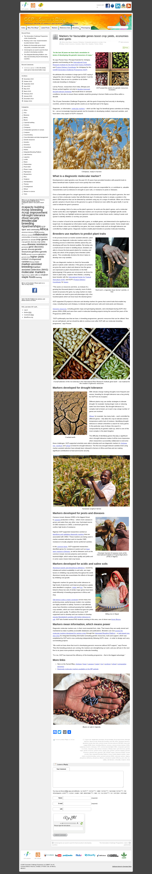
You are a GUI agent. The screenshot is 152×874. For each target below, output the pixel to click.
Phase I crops (28, 169)
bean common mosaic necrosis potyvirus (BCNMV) (110, 743)
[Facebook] (34, 290)
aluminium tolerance (124, 741)
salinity (104, 759)
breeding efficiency (101, 745)
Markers (54, 28)
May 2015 (27, 89)
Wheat (101, 44)
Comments (29, 315)
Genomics (78, 44)
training (39, 277)
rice (54, 446)
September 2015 (29, 84)
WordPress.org (28, 317)
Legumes (26, 157)
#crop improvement (119, 739)
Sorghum (91, 44)
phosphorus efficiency (98, 758)
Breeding (76, 28)
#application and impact (98, 739)
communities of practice (30, 237)
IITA (30, 259)
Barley (26, 117)
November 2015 (29, 79)
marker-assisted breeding (89, 756)
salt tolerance (110, 759)
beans (66, 282)
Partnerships (27, 164)
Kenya (110, 754)
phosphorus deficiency (86, 758)
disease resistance (102, 748)
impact (113, 752)
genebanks (25, 247)
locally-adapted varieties (119, 754)
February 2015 (28, 94)
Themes (96, 44)
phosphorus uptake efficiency (113, 758)
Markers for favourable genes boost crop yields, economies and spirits (93, 37)
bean (85, 664)
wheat (68, 446)
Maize (83, 44)
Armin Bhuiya (116, 619)
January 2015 (28, 96)
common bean (62, 546)
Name (60, 798)
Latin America (28, 154)
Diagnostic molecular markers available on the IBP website (77, 669)
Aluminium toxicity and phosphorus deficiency (69, 568)
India (90, 754)
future (114, 748)
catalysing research (85, 747)
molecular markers (78, 108)
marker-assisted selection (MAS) (105, 756)
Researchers (28, 174)
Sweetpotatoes (28, 181)
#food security (93, 741)
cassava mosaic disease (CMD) (121, 745)
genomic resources (32, 254)
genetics (112, 750)
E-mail (60, 803)
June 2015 (27, 86)
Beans (70, 42)
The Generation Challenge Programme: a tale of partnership (115, 844)
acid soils (112, 741)
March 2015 (27, 91)
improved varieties (120, 752)
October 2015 (28, 81)
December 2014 (29, 98)
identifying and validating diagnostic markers (68, 534)
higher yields (37, 256)
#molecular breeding (103, 741)
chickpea (124, 443)
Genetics (26, 142)
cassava (57, 520)
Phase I (28, 275)
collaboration (40, 234)
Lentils (26, 159)
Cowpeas (27, 132)
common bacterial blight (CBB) (109, 747)
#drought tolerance (33, 215)
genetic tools (106, 750)
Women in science (29, 191)
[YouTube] (49, 856)
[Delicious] (101, 855)
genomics (100, 752)
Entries (27, 312)
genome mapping (120, 750)
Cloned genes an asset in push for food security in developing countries (71, 844)
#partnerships (31, 226)
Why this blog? (33, 28)
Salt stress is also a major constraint (65, 600)
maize (74, 587)
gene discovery (121, 748)
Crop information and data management (36, 137)
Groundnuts (27, 147)
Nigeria (128, 756)
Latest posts (45, 28)
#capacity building (33, 207)
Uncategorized (28, 186)
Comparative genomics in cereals (94, 42)
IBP (104, 752)
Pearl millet (27, 167)
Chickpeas (81, 42)
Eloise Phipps (64, 739)
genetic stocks (98, 750)
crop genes (91, 748)
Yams (25, 194)
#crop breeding (109, 739)
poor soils (124, 758)
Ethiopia (110, 748)
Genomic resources (60, 309)
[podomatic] (67, 855)
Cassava (75, 42)
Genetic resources (70, 44)
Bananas (26, 115)
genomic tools (93, 752)
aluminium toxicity (87, 743)
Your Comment (61, 769)
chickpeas (94, 747)
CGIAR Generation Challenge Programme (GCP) (70, 70)
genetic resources (88, 750)
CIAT (98, 747)
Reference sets (65, 28)
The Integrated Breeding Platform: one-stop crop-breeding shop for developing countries (36, 57)
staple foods (28, 277)
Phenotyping (85, 28)
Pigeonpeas (27, 172)
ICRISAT (108, 752)
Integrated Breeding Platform (105, 633)
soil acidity (118, 759)
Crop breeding (28, 135)
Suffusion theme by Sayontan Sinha (121, 866)
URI (61, 809)
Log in (26, 310)
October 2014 (28, 101)
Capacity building (29, 122)
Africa (63, 42)
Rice (86, 44)
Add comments (125, 42)
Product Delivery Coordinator (66, 67)
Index (23, 28)
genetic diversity (28, 249)
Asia (67, 42)
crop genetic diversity (29, 242)
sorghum (59, 446)
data (95, 748)
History (26, 149)
